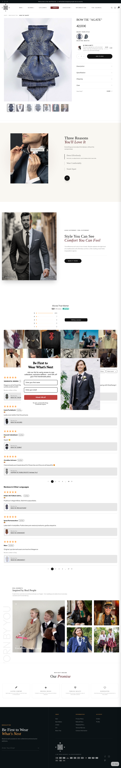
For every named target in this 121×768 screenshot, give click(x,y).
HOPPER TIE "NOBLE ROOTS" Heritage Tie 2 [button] (24, 472)
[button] (45, 313)
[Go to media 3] (29, 108)
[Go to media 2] (20, 108)
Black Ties (58, 730)
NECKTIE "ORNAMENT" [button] (18, 560)
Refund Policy (79, 721)
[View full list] (67, 178)
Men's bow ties (13, 15)
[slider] (29, 246)
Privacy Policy (79, 718)
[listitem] (13, 339)
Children (43, 7)
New (56, 718)
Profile (98, 721)
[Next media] (69, 59)
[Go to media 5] (47, 108)
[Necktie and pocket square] (85, 36)
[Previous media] (7, 59)
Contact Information (81, 730)
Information (81, 7)
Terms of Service (80, 727)
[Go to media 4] (38, 108)
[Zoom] (69, 21)
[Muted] (16, 604)
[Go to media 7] (65, 108)
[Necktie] (79, 36)
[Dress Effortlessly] (21, 150)
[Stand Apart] (30, 169)
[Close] (98, 360)
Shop (5, 15)
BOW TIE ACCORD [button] (16, 422)
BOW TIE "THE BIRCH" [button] (17, 397)
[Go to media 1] (11, 108)
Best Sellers (58, 721)
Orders (98, 718)
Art (56, 727)
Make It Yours (73, 260)
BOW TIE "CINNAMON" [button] (18, 533)
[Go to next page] (72, 481)
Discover (66, 7)
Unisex (57, 724)
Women (31, 7)
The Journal (97, 7)
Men (20, 7)
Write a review (76, 320)
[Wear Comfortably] (29, 150)
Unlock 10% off (41, 397)
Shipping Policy (80, 724)
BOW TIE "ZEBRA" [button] (16, 447)
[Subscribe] (38, 748)
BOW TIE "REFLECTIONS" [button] (18, 508)
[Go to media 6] (56, 108)
